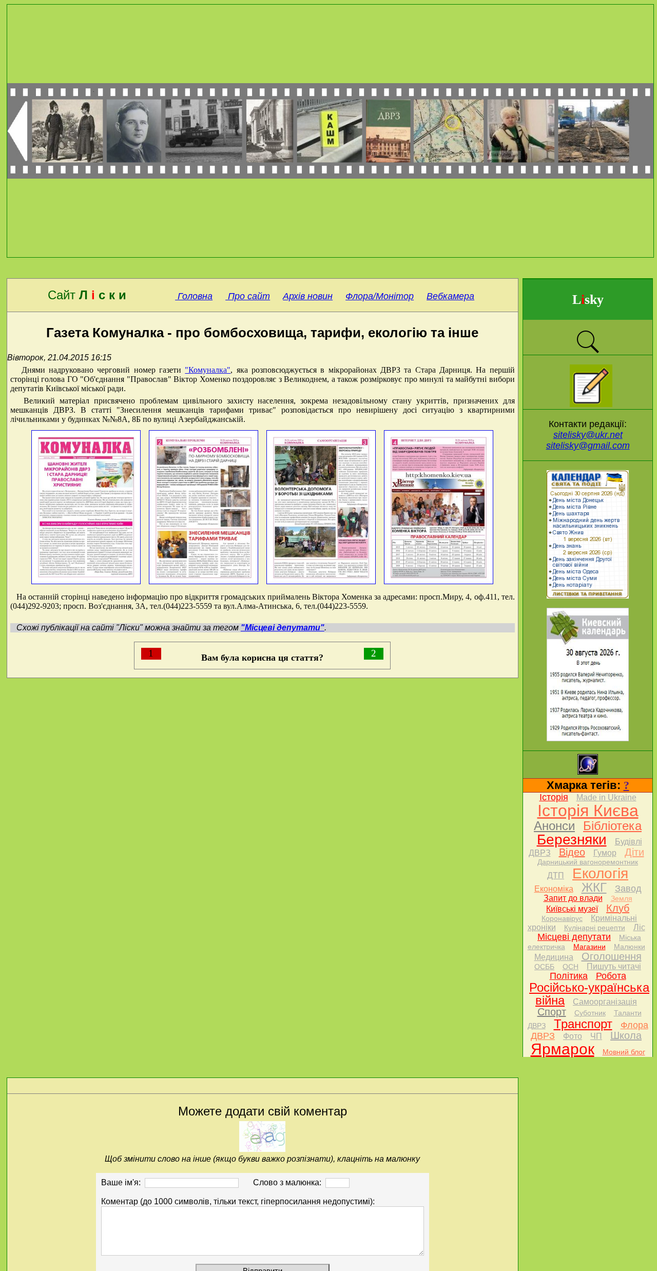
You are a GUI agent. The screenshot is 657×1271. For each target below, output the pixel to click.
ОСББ (544, 966)
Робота (611, 976)
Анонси (554, 826)
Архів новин (308, 296)
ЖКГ (594, 887)
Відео (572, 852)
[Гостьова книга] (591, 404)
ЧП (596, 1036)
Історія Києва (588, 810)
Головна (193, 296)
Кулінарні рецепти (594, 927)
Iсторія (553, 797)
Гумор (604, 853)
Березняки (572, 840)
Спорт (551, 1011)
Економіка (553, 888)
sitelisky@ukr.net (588, 435)
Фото (572, 1036)
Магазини (589, 946)
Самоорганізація (605, 1001)
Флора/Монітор (379, 296)
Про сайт (247, 296)
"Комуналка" (207, 369)
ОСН (570, 966)
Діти (634, 852)
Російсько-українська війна (589, 993)
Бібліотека (612, 826)
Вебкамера (450, 296)
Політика (569, 976)
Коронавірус (562, 918)
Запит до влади (573, 898)
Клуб (617, 908)
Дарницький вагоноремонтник (587, 862)
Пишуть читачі (614, 966)
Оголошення (612, 956)
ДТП (555, 875)
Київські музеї (572, 908)
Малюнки (629, 946)
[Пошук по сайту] (588, 352)
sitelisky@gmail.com (588, 445)
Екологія (600, 873)
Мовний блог (624, 1052)
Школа (626, 1035)
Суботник (590, 1013)
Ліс (639, 927)
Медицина (553, 957)
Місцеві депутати (574, 937)
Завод (628, 888)
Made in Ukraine (606, 797)
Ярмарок (562, 1049)
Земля (621, 898)
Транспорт (583, 1024)
